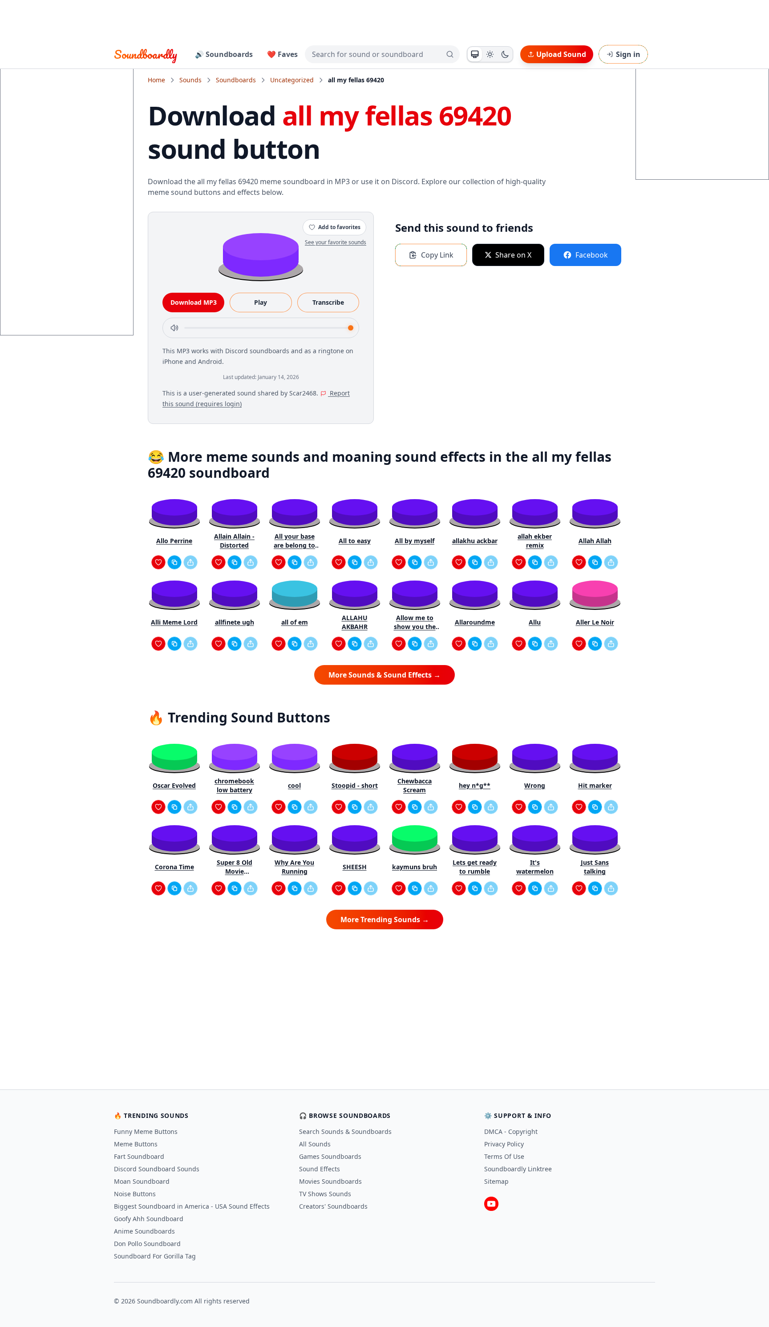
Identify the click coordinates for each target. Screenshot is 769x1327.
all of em (294, 622)
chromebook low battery (234, 785)
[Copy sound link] (174, 562)
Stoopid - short (355, 785)
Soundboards (236, 80)
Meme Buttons (136, 1144)
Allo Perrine (174, 540)
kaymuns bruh (414, 867)
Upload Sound (561, 54)
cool (294, 785)
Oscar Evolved (174, 785)
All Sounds (315, 1144)
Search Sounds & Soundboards (345, 1131)
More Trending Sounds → (384, 919)
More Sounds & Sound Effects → (384, 675)
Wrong (534, 785)
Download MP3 (193, 302)
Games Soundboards (330, 1156)
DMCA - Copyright (511, 1131)
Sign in (628, 54)
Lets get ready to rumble (475, 866)
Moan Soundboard (142, 1181)
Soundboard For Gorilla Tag (155, 1256)
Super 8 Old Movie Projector (234, 867)
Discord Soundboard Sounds (156, 1169)
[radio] (475, 54)
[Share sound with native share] (190, 562)
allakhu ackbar (475, 540)
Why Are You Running (294, 866)
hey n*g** (474, 785)
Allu (535, 622)
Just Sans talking (595, 866)
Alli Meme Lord (174, 622)
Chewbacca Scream (414, 785)
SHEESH (355, 867)
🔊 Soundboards (224, 54)
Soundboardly (145, 54)
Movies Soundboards (330, 1181)
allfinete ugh (234, 622)
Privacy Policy (504, 1144)
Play (260, 302)
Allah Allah (595, 540)
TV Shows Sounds (325, 1194)
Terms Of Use (504, 1156)
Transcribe (328, 302)
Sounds (190, 80)
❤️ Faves (282, 54)
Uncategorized (292, 80)
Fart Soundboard (139, 1156)
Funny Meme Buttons (146, 1131)
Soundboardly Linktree (518, 1169)
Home (156, 80)
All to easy (355, 540)
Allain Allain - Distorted (234, 540)
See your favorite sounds (335, 242)
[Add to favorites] (158, 562)
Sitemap (496, 1181)
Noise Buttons (135, 1194)
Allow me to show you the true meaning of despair (415, 622)
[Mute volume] (174, 328)
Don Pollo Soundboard (147, 1243)
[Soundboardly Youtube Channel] (491, 1204)
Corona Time (174, 867)
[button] (260, 254)
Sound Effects (319, 1169)
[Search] (450, 54)
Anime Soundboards (144, 1231)
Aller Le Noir (595, 622)
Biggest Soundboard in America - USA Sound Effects (192, 1206)
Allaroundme (475, 622)
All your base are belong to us (294, 541)
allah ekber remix (535, 540)
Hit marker (595, 785)
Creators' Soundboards (333, 1206)
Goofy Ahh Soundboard (148, 1218)
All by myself (414, 540)
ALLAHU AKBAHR (355, 622)
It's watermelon (535, 866)
